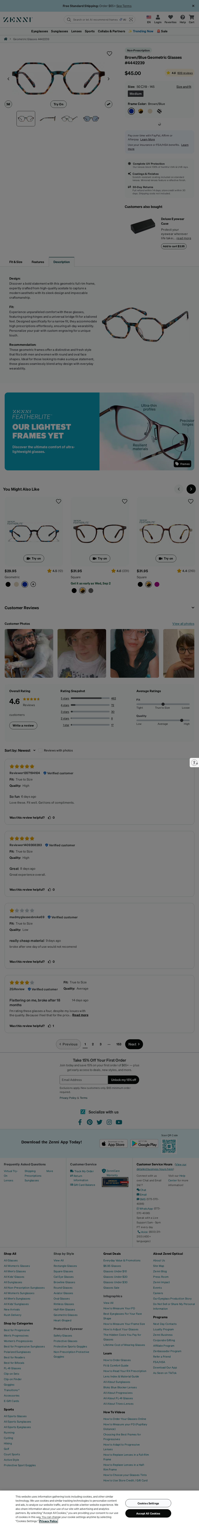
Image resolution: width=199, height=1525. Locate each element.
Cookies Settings (148, 1503)
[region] (99, 1508)
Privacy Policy (48, 1521)
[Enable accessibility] (194, 762)
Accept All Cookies (148, 1513)
